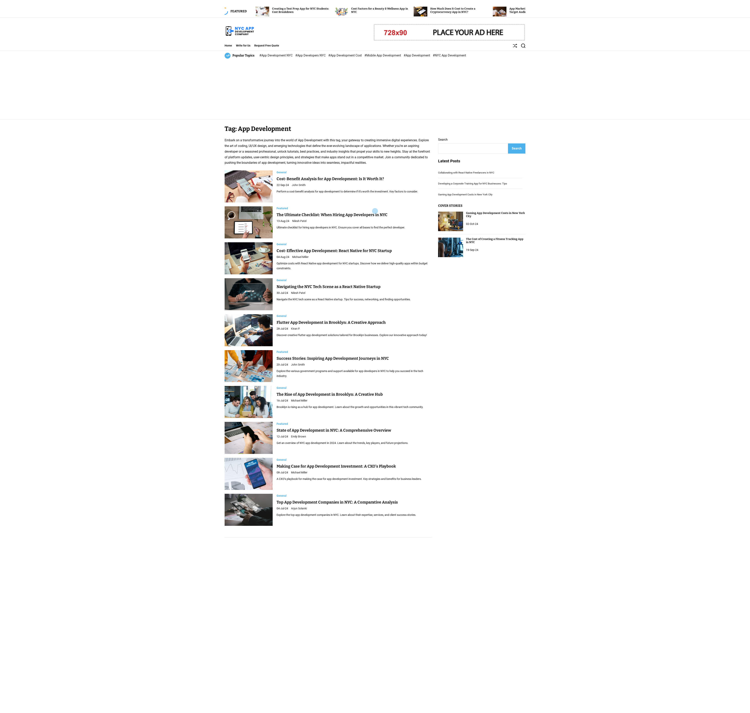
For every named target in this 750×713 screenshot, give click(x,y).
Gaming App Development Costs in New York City (465, 194)
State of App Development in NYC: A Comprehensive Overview (334, 430)
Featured (282, 208)
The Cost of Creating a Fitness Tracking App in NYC (494, 240)
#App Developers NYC (310, 55)
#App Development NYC (276, 55)
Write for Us (243, 45)
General (282, 172)
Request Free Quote (266, 45)
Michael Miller (300, 257)
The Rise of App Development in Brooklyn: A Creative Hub (330, 394)
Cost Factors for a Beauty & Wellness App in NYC (335, 10)
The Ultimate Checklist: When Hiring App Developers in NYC (332, 214)
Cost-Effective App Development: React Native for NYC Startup (334, 250)
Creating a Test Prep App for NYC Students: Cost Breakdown (256, 10)
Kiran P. (295, 328)
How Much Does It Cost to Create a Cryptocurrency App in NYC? (408, 10)
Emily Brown (298, 436)
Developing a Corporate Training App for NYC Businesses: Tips (472, 183)
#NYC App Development (449, 55)
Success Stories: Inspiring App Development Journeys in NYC (333, 358)
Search (443, 139)
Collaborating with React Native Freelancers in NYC (466, 172)
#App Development (417, 55)
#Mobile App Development (383, 55)
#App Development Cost (345, 55)
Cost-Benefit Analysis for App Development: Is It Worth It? (330, 178)
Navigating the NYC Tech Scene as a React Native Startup (328, 286)
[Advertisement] (375, 88)
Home (228, 45)
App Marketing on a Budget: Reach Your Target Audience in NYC (491, 10)
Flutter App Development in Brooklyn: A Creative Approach (331, 322)
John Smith (299, 185)
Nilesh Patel (299, 221)
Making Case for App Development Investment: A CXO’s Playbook (336, 466)
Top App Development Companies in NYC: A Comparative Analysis (337, 502)
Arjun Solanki (299, 508)
